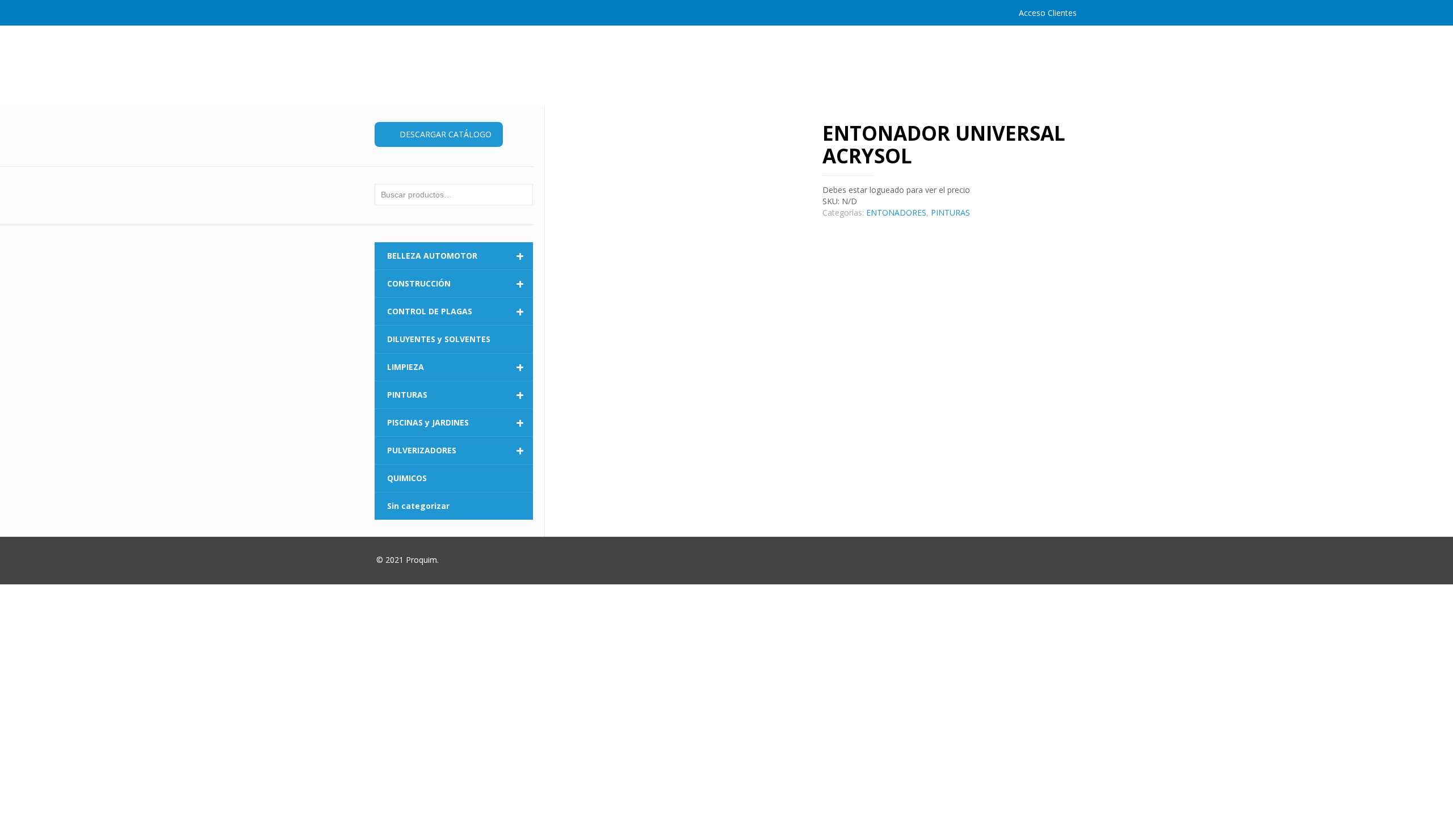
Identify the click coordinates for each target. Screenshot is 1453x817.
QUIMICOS (407, 478)
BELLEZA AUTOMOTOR (455, 256)
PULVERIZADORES (455, 450)
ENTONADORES (896, 212)
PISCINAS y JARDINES (455, 422)
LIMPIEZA (455, 367)
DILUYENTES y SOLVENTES (438, 339)
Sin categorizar (418, 505)
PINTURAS (950, 212)
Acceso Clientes (1048, 12)
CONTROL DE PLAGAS (455, 311)
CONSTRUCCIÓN (455, 283)
